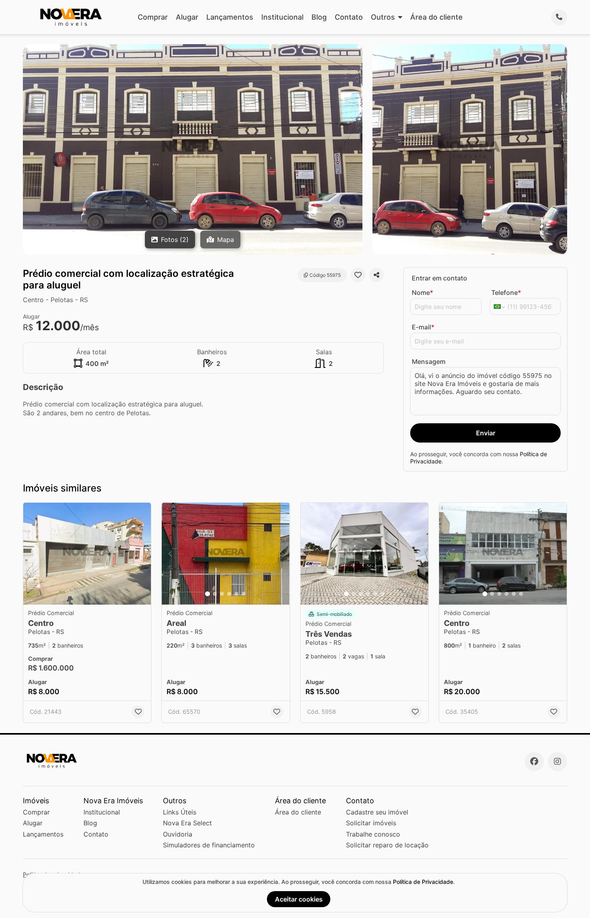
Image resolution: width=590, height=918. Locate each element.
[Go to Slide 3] (222, 594)
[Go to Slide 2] (215, 594)
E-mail (423, 327)
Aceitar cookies (299, 899)
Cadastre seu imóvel (377, 812)
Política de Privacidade (423, 881)
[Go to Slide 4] (229, 594)
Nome (422, 292)
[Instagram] (557, 761)
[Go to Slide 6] (244, 594)
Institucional (282, 17)
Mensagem (429, 361)
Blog (319, 17)
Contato (349, 17)
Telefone (506, 292)
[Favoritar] (358, 275)
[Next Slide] (281, 554)
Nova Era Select (187, 823)
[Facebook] (534, 761)
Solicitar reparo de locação (387, 845)
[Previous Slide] (170, 554)
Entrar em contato (439, 278)
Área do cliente (436, 17)
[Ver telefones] (559, 17)
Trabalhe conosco (373, 834)
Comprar (153, 17)
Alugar (187, 17)
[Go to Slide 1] (207, 593)
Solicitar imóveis (371, 823)
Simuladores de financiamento (209, 845)
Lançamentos (229, 17)
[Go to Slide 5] (236, 594)
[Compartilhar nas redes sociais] (376, 275)
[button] (87, 554)
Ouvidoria (177, 834)
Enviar (485, 433)
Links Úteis (179, 812)
